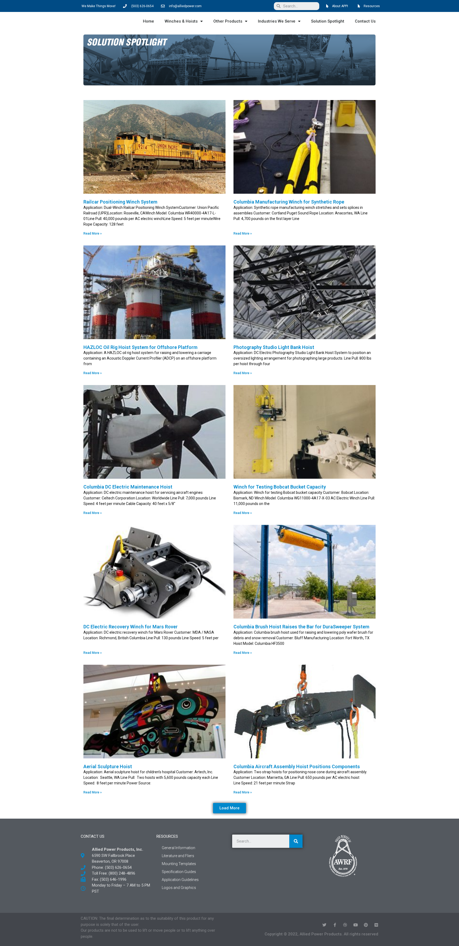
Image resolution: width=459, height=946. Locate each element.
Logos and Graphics (179, 887)
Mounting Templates (179, 864)
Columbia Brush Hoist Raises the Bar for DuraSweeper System (301, 626)
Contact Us (365, 21)
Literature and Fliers (178, 856)
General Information (178, 848)
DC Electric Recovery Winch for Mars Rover (130, 626)
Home (148, 21)
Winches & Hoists (181, 21)
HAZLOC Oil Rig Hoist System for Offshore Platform (140, 347)
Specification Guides (179, 872)
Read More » (92, 233)
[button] (229, 808)
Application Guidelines (180, 880)
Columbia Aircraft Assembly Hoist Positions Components (296, 766)
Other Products (227, 21)
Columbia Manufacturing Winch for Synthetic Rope (288, 202)
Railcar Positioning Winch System (120, 202)
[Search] (296, 841)
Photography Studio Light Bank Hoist (273, 347)
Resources (167, 836)
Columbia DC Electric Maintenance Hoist (127, 487)
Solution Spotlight (327, 21)
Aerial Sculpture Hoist (107, 766)
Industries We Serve (276, 21)
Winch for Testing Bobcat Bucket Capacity (279, 487)
